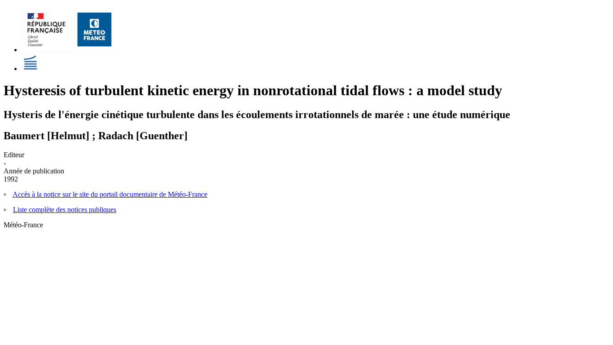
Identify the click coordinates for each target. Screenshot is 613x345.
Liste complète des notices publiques (64, 209)
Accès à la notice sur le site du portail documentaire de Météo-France (110, 194)
